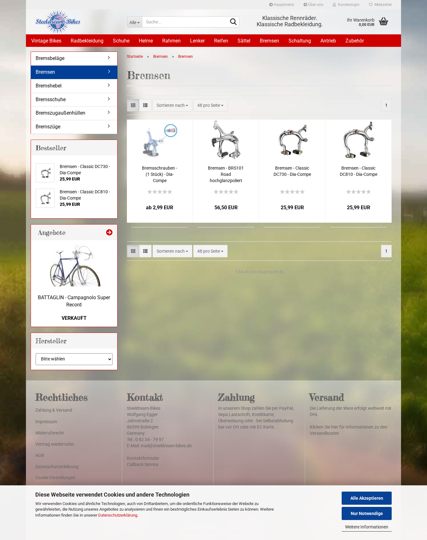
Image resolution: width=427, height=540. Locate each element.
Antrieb (328, 41)
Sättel (244, 41)
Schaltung (300, 41)
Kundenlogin (347, 4)
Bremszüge (48, 127)
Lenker (197, 41)
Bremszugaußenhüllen (60, 113)
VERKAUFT (74, 318)
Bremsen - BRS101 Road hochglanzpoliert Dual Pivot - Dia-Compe (226, 175)
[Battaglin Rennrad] (74, 265)
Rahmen (171, 41)
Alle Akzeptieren (366, 498)
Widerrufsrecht (49, 432)
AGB (39, 455)
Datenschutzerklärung (117, 515)
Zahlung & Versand (53, 410)
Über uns (315, 4)
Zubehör (354, 41)
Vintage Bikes (46, 41)
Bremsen (269, 41)
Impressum (46, 421)
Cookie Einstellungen (55, 477)
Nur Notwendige (367, 513)
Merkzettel (382, 4)
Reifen (221, 41)
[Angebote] (109, 232)
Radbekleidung (87, 41)
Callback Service (142, 464)
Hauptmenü (283, 4)
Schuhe (121, 41)
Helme (146, 41)
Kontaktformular (143, 458)
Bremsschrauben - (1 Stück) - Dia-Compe (159, 174)
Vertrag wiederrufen (54, 444)
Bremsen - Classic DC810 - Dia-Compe (358, 171)
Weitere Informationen (366, 526)
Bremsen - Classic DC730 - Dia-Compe (292, 171)
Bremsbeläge (50, 58)
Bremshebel (49, 86)
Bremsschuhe (51, 99)
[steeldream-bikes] (76, 21)
